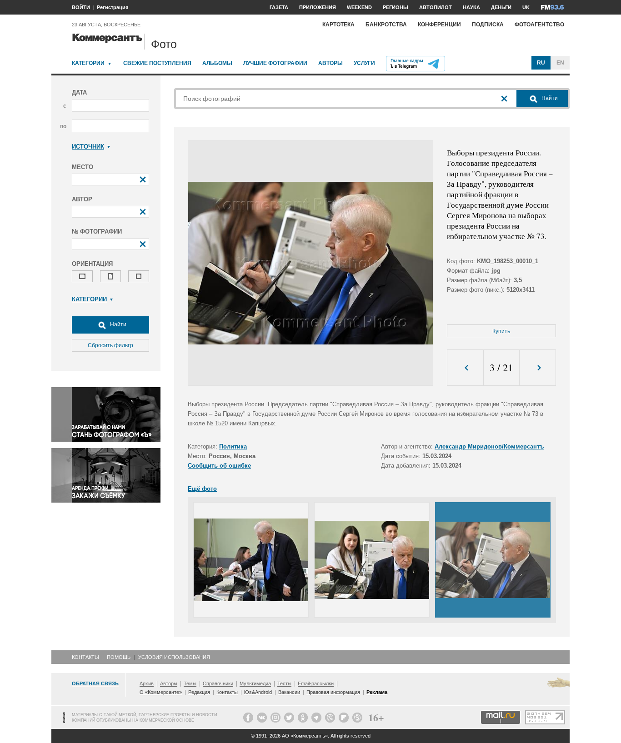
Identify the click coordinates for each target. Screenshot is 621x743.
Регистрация (112, 7)
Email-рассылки (316, 683)
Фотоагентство (539, 24)
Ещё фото (202, 488)
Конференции (439, 24)
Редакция (199, 692)
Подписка (488, 24)
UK (526, 7)
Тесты (284, 683)
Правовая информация (333, 692)
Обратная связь (95, 683)
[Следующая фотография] (538, 368)
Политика (233, 446)
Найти (117, 324)
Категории (88, 63)
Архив (147, 683)
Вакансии (289, 692)
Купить (501, 331)
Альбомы (217, 63)
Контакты (85, 657)
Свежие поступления (157, 63)
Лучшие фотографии (275, 63)
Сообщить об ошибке (219, 465)
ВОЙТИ (81, 7)
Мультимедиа (255, 683)
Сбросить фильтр (110, 345)
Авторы (330, 63)
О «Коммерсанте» (161, 692)
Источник (88, 146)
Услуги (364, 63)
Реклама (376, 692)
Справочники (218, 683)
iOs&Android (258, 692)
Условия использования (174, 657)
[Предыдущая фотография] (465, 368)
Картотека (338, 24)
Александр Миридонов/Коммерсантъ (489, 446)
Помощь (118, 657)
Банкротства (386, 24)
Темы (190, 683)
